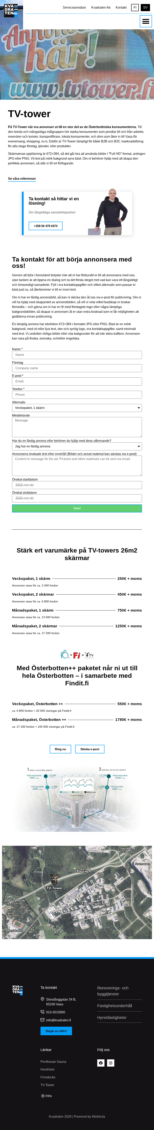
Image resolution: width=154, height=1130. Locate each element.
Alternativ (18, 402)
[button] (146, 21)
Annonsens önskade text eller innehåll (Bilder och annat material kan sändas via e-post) (74, 454)
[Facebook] (100, 1063)
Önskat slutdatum (24, 492)
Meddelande (21, 415)
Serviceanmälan (74, 7)
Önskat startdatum (25, 479)
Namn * (17, 349)
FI (135, 7)
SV (145, 7)
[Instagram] (110, 1063)
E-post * (17, 375)
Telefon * (18, 389)
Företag (17, 362)
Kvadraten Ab (100, 7)
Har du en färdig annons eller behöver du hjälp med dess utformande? (61, 440)
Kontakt (121, 7)
